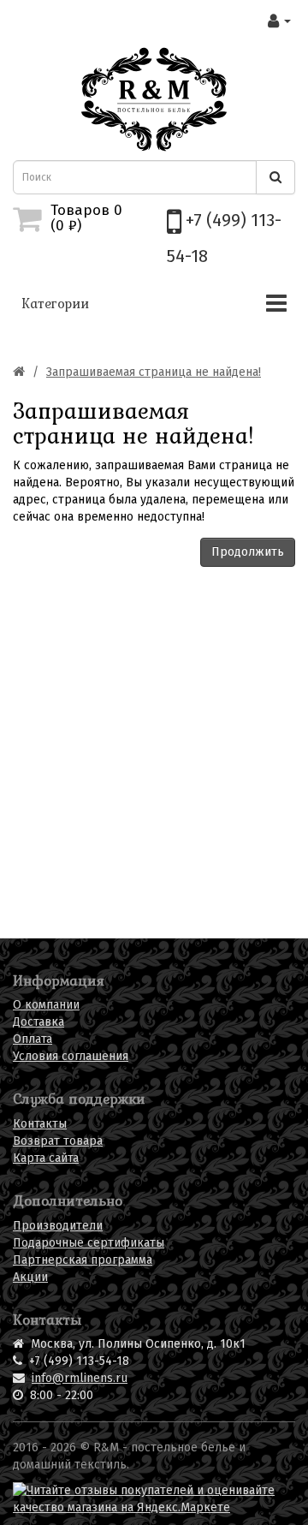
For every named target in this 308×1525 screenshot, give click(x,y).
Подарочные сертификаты (88, 1243)
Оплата (32, 1039)
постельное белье (183, 1447)
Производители (58, 1225)
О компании (46, 1005)
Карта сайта (46, 1158)
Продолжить (247, 552)
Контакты (40, 1124)
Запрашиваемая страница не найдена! (153, 372)
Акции (30, 1277)
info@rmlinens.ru (79, 1378)
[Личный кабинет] (279, 21)
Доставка (38, 1022)
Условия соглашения (70, 1056)
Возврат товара (58, 1141)
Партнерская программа (82, 1260)
